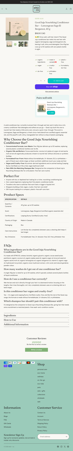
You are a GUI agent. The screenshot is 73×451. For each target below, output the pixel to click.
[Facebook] (58, 446)
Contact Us (41, 413)
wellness (40, 376)
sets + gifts (41, 391)
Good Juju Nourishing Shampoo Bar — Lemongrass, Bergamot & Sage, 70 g (55, 104)
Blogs (6, 416)
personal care (42, 369)
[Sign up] (66, 437)
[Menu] (2, 9)
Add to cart (60, 81)
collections (41, 394)
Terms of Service (43, 420)
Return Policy (42, 427)
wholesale (40, 398)
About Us (7, 413)
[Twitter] (65, 446)
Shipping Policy (42, 423)
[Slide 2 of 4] (15, 44)
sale (38, 402)
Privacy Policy (42, 431)
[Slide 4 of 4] (26, 44)
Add (52, 113)
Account (40, 416)
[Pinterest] (68, 446)
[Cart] (71, 9)
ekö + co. (11, 446)
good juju (39, 19)
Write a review (36, 350)
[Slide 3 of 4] (21, 44)
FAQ (5, 420)
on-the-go (41, 380)
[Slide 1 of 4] (9, 44)
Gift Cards (7, 423)
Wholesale (7, 427)
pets (39, 387)
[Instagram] (61, 446)
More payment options (52, 91)
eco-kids (40, 384)
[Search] (6, 9)
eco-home (41, 373)
